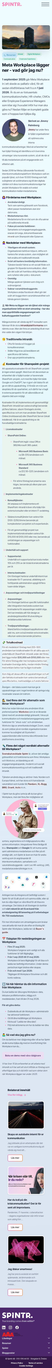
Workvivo (24, 712)
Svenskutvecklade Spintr (15, 754)
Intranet (20, 54)
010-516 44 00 (22, 1359)
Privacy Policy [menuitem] (17, 1363)
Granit (11, 787)
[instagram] (10, 1327)
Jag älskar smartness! (20, 1269)
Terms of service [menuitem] (35, 1363)
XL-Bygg (42, 784)
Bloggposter (8, 1353)
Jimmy (31, 129)
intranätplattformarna (32, 325)
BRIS (4, 787)
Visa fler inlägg (15, 1095)
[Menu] (45, 4)
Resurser (11, 55)
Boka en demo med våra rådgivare (23, 1055)
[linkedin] (3, 1327)
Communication (9, 59)
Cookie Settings (26, 1366)
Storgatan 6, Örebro (39, 1359)
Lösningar (7, 1338)
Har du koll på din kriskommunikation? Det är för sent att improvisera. (24, 1203)
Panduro (32, 784)
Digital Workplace (33, 54)
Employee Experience (27, 59)
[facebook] (17, 1327)
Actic (18, 787)
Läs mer (15, 1158)
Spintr (5, 1348)
